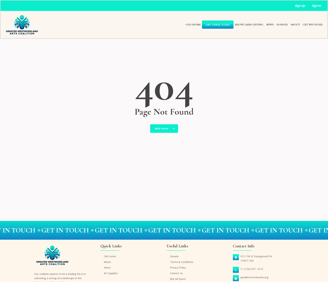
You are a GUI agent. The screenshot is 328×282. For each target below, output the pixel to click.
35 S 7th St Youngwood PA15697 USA (256, 258)
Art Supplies (111, 273)
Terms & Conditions (181, 262)
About (107, 262)
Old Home (110, 256)
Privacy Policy (178, 267)
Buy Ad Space (178, 278)
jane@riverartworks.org (254, 277)
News (107, 267)
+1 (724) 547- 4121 (252, 269)
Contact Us (176, 273)
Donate (174, 256)
